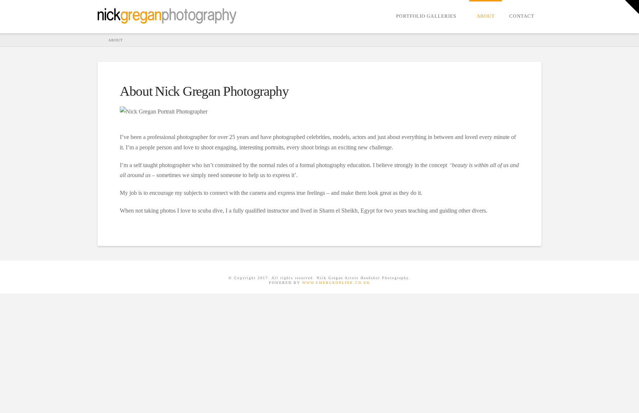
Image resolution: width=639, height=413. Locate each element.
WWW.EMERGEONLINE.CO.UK (336, 283)
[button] (632, 7)
